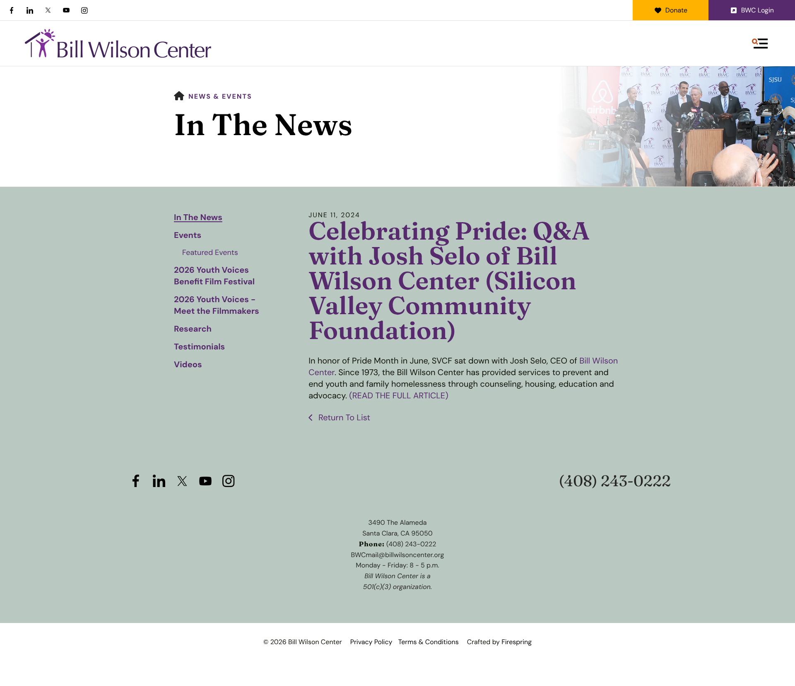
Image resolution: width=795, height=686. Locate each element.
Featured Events (210, 252)
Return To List (343, 417)
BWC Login (757, 10)
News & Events (220, 96)
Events (187, 235)
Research (193, 329)
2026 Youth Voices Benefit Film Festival (214, 276)
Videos (188, 364)
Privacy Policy (371, 642)
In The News (198, 217)
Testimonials (199, 347)
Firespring (516, 642)
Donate (676, 10)
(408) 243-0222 (615, 481)
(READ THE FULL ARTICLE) (398, 395)
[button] (759, 43)
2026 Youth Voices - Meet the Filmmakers (216, 305)
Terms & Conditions (428, 642)
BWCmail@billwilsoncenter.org (397, 554)
